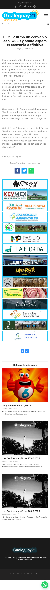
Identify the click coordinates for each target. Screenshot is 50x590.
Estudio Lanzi (35, 573)
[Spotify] (34, 6)
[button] (44, 584)
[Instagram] (20, 6)
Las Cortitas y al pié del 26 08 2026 (21, 511)
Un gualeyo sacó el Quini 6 (16, 406)
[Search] (48, 24)
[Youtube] (29, 6)
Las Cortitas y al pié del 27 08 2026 (21, 458)
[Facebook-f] (15, 6)
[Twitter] (25, 6)
